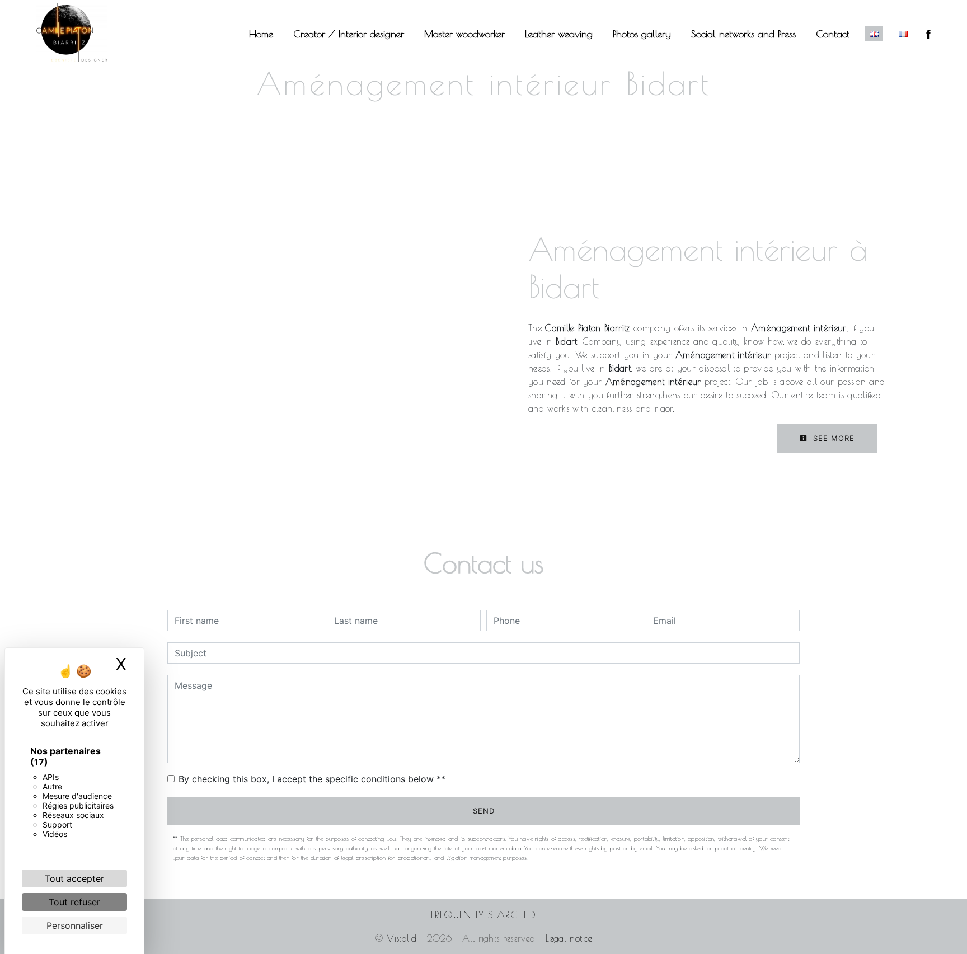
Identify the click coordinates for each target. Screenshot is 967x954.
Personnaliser (74, 925)
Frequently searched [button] (483, 914)
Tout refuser (74, 902)
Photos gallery (642, 34)
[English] (874, 33)
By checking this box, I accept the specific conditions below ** (312, 778)
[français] (903, 33)
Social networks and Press (743, 34)
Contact (832, 34)
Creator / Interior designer (348, 34)
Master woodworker (464, 34)
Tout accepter (74, 878)
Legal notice (567, 938)
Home (261, 34)
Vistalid (401, 938)
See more (832, 438)
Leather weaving (559, 34)
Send (484, 810)
